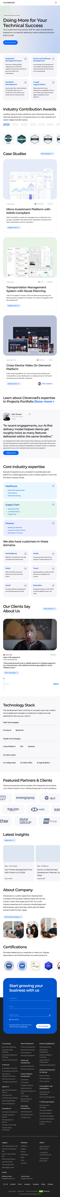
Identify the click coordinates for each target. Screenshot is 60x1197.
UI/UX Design (25, 1096)
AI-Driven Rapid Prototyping (6, 1129)
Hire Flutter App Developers (44, 1106)
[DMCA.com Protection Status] (45, 1191)
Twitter (43, 1184)
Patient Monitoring (14, 496)
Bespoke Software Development (26, 1100)
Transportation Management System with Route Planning (26, 289)
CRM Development (45, 1047)
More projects (46, 154)
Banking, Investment (15, 527)
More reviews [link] (48, 609)
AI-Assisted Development (9, 1082)
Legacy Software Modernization (44, 1061)
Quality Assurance (26, 1088)
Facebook (36, 1184)
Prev (7, 684)
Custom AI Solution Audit (9, 1060)
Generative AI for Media (9, 1125)
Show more (43, 401)
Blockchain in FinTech (15, 533)
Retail (7, 568)
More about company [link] (12, 917)
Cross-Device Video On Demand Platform (28, 367)
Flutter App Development (47, 1097)
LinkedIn (12, 1184)
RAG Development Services (7, 1121)
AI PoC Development (8, 1103)
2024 (15, 124)
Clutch (20, 1184)
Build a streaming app (8, 1159)
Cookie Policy (20, 1191)
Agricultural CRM (7, 1162)
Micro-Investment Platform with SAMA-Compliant (28, 211)
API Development (26, 1052)
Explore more (11, 453)
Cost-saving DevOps (27, 1114)
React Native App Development (44, 1093)
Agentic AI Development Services (9, 1091)
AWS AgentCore (7, 1095)
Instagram (27, 1184)
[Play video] (30, 635)
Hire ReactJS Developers (46, 1119)
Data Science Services (8, 1079)
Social (7, 585)
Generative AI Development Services (8, 1075)
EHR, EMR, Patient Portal (16, 490)
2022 (33, 124)
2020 (50, 124)
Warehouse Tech (13, 509)
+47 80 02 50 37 (44, 1158)
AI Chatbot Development (9, 1112)
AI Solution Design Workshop (7, 1051)
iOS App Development (27, 1069)
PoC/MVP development (11, 83)
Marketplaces (11, 553)
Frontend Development (28, 1047)
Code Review (25, 1079)
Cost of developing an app (10, 1146)
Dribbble (50, 1184)
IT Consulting (25, 1082)
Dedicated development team (13, 59)
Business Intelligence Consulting (45, 1056)
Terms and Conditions (32, 1191)
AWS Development (26, 1112)
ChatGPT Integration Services (8, 1116)
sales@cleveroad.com (8, 1178)
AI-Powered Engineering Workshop (9, 1056)
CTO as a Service (44, 1081)
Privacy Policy (24, 1026)
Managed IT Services (27, 1085)
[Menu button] (56, 2)
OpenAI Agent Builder (8, 1101)
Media (36, 553)
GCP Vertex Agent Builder (10, 1098)
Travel (35, 568)
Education (37, 585)
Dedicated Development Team (28, 1092)
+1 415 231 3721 (43, 1152)
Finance (9, 523)
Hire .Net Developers (45, 1113)
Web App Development (28, 1055)
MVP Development (45, 1078)
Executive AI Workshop (9, 1047)
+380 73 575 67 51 (44, 1146)
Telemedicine (12, 493)
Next (55, 684)
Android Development (27, 1066)
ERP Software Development (43, 1051)
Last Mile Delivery (14, 512)
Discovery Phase (44, 1075)
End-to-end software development (42, 59)
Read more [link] (8, 840)
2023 (24, 124)
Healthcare (11, 486)
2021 (42, 124)
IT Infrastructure (26, 1117)
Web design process (8, 1167)
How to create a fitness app (9, 1155)
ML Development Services (10, 1071)
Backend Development (28, 1050)
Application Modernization (47, 1065)
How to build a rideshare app (9, 1150)
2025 (6, 124)
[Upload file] (50, 1015)
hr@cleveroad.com (26, 1178)
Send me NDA (15, 1019)
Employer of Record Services (45, 1123)
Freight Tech (12, 514)
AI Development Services (9, 1068)
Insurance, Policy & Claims (16, 530)
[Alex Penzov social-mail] (29, 414)
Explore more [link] (12, 227)
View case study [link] (10, 673)
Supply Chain (12, 504)
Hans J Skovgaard (10, 657)
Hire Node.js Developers (46, 1116)
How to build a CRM (8, 1164)
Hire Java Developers (45, 1110)
